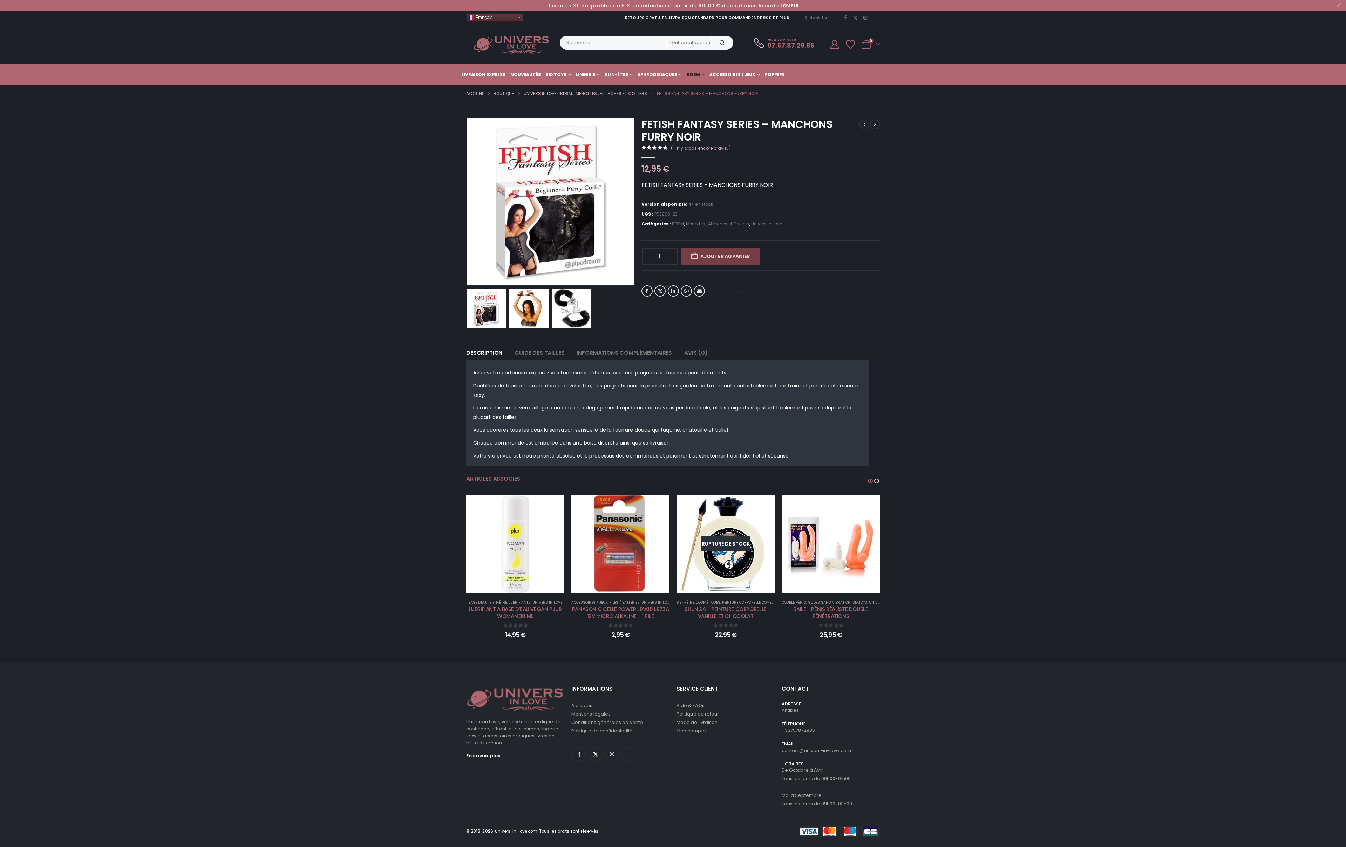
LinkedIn (673, 291)
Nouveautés (525, 74)
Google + (686, 291)
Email (699, 291)
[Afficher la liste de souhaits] (850, 44)
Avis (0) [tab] (696, 353)
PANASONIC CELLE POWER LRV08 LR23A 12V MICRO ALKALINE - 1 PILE (620, 612)
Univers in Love (766, 224)
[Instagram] (865, 17)
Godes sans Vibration (829, 602)
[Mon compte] (834, 44)
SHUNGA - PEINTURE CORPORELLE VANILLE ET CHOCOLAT (726, 612)
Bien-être (616, 74)
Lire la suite (730, 585)
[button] (468, 202)
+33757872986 (798, 730)
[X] (855, 17)
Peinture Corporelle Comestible (752, 602)
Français (483, 17)
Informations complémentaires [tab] (624, 353)
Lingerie (585, 74)
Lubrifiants (520, 602)
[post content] (515, 544)
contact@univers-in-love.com (816, 750)
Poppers (775, 74)
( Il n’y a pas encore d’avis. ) (701, 148)
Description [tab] (484, 353)
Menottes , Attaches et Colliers (717, 224)
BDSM (693, 74)
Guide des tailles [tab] (539, 353)
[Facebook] (845, 17)
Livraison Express (483, 74)
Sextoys (556, 74)
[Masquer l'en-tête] (511, 44)
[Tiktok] (875, 17)
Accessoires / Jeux (732, 74)
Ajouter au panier (725, 256)
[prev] (864, 124)
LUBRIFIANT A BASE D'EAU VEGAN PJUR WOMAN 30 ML (515, 612)
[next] (875, 124)
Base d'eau (478, 602)
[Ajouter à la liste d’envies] (553, 505)
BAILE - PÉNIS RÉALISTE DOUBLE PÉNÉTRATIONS (830, 612)
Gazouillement (660, 291)
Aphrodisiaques (657, 74)
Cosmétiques (708, 602)
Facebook (647, 291)
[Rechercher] (722, 43)
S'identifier (816, 17)
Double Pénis (794, 602)
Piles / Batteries (624, 602)
